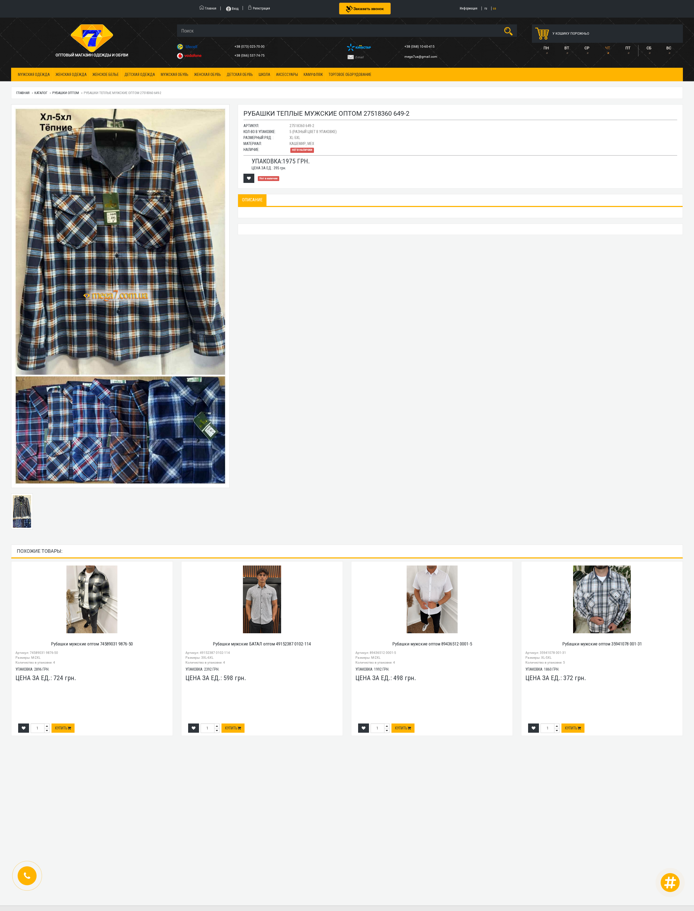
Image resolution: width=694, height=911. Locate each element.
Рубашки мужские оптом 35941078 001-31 (602, 644)
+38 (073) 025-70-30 (249, 47)
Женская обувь (207, 74)
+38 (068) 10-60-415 (419, 47)
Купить (61, 728)
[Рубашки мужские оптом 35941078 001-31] (602, 599)
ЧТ (607, 48)
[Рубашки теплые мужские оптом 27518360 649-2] (120, 296)
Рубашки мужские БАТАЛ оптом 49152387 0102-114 (262, 644)
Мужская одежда (34, 74)
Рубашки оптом (65, 93)
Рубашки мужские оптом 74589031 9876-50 (92, 644)
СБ (649, 48)
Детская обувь (240, 74)
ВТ (566, 48)
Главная (23, 93)
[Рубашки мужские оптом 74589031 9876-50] (92, 599)
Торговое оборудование (350, 74)
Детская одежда (139, 74)
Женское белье (105, 74)
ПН (546, 48)
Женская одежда (71, 74)
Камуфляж (313, 74)
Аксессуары (287, 74)
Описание (252, 199)
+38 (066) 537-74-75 (249, 55)
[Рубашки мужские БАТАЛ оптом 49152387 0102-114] (262, 599)
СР (586, 48)
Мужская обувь (174, 74)
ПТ (627, 48)
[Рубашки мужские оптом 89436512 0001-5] (432, 599)
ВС (668, 48)
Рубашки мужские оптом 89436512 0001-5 (432, 644)
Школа (264, 74)
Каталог (40, 93)
